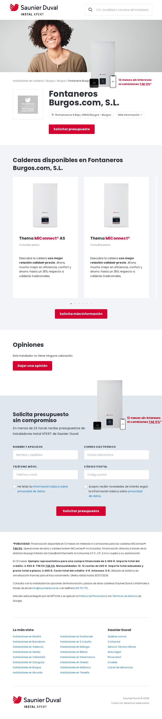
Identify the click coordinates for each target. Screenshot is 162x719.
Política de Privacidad (92, 596)
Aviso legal (114, 652)
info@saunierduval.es (45, 588)
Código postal (95, 466)
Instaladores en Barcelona (29, 641)
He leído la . (43, 489)
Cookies (112, 662)
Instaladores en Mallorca (75, 667)
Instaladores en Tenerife (74, 672)
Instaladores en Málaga (74, 646)
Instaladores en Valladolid (29, 657)
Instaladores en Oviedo (74, 662)
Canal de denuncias (120, 667)
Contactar (114, 641)
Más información (129, 115)
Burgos (50, 80)
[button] (82, 486)
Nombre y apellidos (28, 446)
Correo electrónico (100, 446)
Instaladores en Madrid (27, 636)
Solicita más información (81, 314)
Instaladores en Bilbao (74, 652)
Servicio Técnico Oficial (122, 646)
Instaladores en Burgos (27, 667)
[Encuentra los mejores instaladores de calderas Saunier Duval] (33, 10)
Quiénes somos (117, 636)
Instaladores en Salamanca (77, 657)
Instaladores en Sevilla (26, 652)
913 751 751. (81, 588)
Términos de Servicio (124, 596)
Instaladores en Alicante (27, 672)
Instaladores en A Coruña (75, 641)
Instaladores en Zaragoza (28, 662)
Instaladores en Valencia (28, 646)
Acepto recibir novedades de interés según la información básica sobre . (118, 491)
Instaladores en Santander (76, 636)
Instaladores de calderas (28, 80)
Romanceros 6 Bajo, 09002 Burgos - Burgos (83, 115)
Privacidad (114, 657)
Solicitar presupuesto (72, 129)
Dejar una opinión (32, 365)
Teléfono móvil (25, 466)
